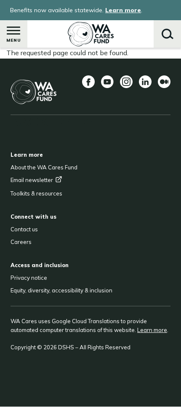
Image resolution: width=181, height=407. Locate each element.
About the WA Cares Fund (44, 167)
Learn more (123, 10)
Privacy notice (29, 277)
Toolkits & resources (36, 193)
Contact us (24, 229)
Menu (13, 40)
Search (167, 34)
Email (32, 180)
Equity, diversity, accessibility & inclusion (61, 290)
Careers (21, 241)
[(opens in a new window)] (88, 81)
